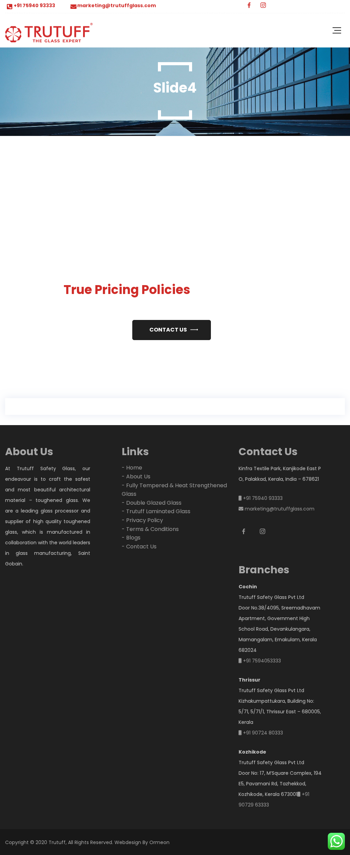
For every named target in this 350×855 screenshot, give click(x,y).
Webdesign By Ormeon (142, 842)
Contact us (168, 330)
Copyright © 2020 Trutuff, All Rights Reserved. (59, 842)
